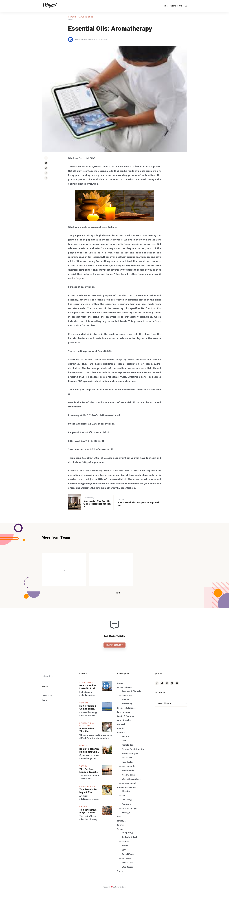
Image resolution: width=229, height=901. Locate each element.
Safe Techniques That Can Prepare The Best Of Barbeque (115, 564)
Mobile (125, 845)
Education (127, 695)
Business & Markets (131, 691)
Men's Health (128, 766)
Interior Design (129, 808)
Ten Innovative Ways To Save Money (88, 811)
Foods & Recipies (68, 557)
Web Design (127, 867)
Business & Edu (87, 786)
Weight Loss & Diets (132, 779)
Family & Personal (125, 716)
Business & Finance (126, 708)
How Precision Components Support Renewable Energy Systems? (89, 707)
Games (125, 841)
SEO (124, 850)
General (84, 703)
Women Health (129, 783)
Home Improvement (126, 787)
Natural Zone (85, 17)
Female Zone (128, 745)
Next (118, 593)
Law (119, 816)
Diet (124, 741)
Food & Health (124, 720)
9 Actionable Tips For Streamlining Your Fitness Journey (86, 730)
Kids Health (127, 762)
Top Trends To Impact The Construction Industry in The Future (88, 791)
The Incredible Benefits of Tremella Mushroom (69, 564)
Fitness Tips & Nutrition (133, 749)
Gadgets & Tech (129, 837)
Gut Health (127, 758)
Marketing (127, 704)
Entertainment (124, 712)
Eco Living (127, 800)
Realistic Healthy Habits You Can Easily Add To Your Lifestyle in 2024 (89, 750)
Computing (127, 833)
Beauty (125, 736)
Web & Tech (127, 862)
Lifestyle (121, 821)
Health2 (121, 733)
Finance (83, 807)
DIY (123, 795)
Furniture (126, 804)
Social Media (86, 682)
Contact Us (176, 6)
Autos (120, 683)
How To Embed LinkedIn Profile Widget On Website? (88, 687)
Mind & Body (128, 770)
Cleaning (126, 791)
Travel (83, 766)
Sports (120, 825)
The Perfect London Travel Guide (87, 771)
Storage (126, 812)
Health (72, 17)
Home (165, 6)
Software (126, 858)
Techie (120, 829)
